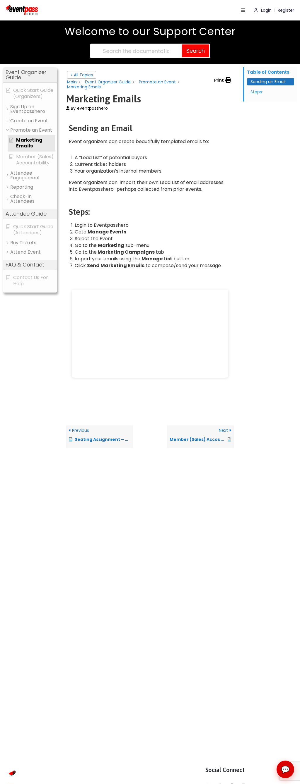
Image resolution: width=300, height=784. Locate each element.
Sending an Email (267, 82)
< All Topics (81, 75)
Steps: (256, 92)
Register (286, 10)
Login (266, 10)
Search (195, 50)
